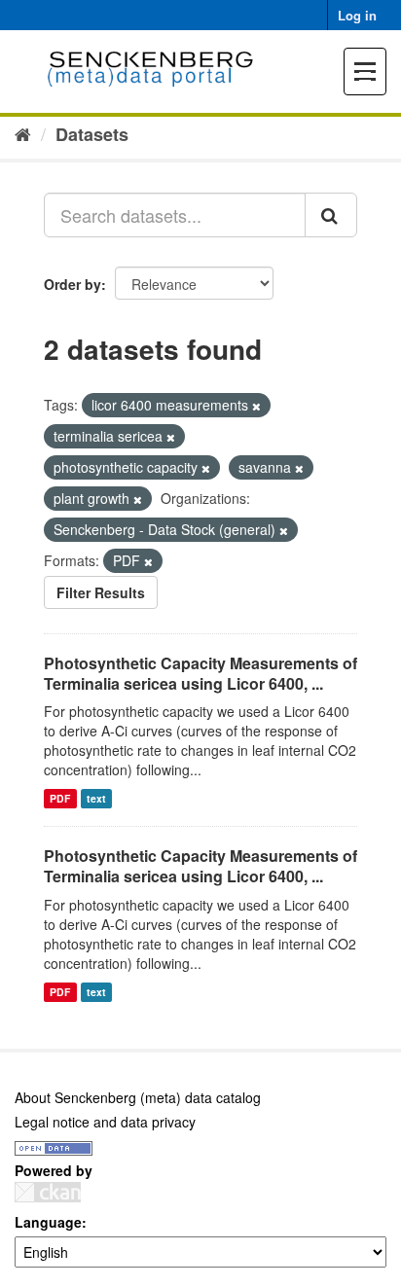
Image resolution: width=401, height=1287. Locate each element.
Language (48, 1222)
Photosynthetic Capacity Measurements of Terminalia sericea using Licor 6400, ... (200, 673)
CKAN (48, 1192)
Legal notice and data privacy (105, 1121)
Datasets (91, 134)
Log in (357, 15)
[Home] (23, 133)
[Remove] (256, 405)
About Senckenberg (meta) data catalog (138, 1097)
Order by (72, 284)
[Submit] (331, 215)
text (96, 798)
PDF (60, 798)
